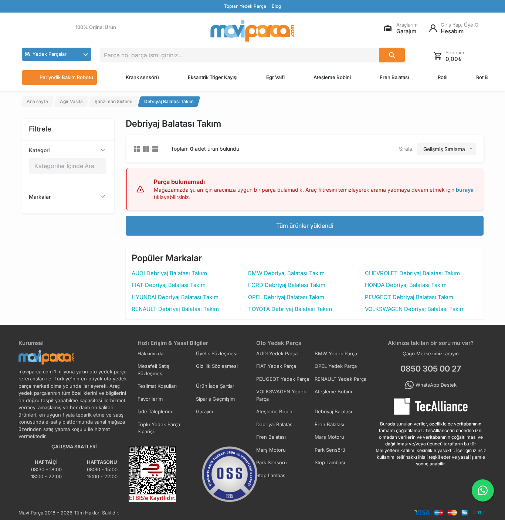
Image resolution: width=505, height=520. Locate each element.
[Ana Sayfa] (252, 31)
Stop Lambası (330, 462)
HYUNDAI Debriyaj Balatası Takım (175, 297)
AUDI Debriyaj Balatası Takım (169, 273)
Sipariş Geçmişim (215, 399)
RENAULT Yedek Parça (340, 379)
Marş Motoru (329, 437)
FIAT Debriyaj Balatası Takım (169, 284)
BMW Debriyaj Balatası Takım (286, 273)
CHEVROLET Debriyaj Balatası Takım (412, 273)
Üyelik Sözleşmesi (216, 353)
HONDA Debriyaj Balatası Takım (406, 284)
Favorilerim (150, 399)
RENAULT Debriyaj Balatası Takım (175, 308)
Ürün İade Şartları (215, 386)
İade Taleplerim (155, 411)
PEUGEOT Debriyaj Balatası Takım (409, 297)
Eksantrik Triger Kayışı (212, 77)
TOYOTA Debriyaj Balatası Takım (290, 308)
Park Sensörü (330, 450)
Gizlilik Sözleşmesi (217, 366)
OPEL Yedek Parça (336, 366)
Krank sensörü (142, 77)
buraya (465, 190)
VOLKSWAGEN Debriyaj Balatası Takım (415, 308)
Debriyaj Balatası (333, 411)
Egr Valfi (275, 77)
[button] (56, 54)
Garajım (204, 411)
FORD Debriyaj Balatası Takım (286, 284)
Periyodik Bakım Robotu (66, 77)
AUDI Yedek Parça (277, 353)
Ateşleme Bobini (332, 77)
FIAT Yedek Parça (276, 366)
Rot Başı (485, 77)
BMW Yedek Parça (336, 353)
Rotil (442, 77)
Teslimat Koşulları (157, 386)
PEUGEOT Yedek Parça (282, 379)
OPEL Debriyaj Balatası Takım (286, 297)
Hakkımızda (150, 353)
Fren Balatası (394, 77)
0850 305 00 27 (430, 368)
